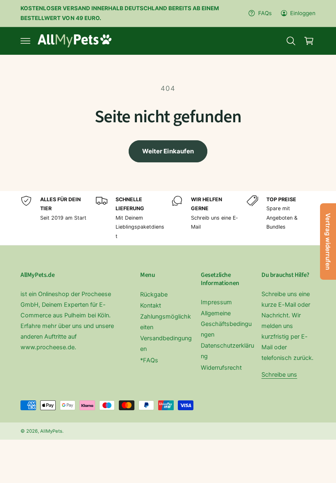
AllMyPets (51, 431)
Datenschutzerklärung (227, 351)
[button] (25, 41)
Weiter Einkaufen (168, 151)
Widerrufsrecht (221, 367)
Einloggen (303, 13)
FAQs (264, 13)
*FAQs (149, 360)
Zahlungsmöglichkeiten (165, 322)
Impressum (216, 302)
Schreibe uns (279, 374)
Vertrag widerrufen (328, 241)
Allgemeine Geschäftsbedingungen (226, 324)
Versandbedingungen (166, 344)
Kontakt (150, 305)
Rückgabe (154, 294)
